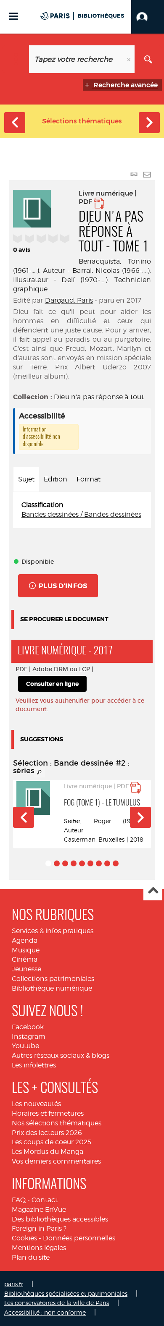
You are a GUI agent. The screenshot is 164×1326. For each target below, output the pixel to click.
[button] (147, 17)
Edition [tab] (55, 479)
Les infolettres (34, 1065)
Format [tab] (89, 479)
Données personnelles (79, 1238)
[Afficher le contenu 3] (65, 863)
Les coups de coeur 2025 (51, 1142)
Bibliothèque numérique (52, 988)
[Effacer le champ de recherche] (129, 59)
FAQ (19, 1200)
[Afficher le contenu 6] (90, 863)
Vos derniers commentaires (56, 1161)
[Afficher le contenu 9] (116, 863)
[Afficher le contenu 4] (74, 863)
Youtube (25, 1046)
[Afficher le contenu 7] (99, 863)
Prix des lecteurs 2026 (47, 1133)
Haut (152, 891)
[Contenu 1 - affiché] (48, 863)
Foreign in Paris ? (39, 1228)
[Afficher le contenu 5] (82, 863)
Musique (26, 950)
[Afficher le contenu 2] (57, 863)
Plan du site (31, 1257)
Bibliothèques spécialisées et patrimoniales (65, 1293)
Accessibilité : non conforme (45, 1312)
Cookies (24, 1238)
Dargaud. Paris (69, 300)
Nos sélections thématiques (56, 1123)
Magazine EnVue (39, 1210)
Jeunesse (26, 969)
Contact (45, 1200)
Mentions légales (39, 1248)
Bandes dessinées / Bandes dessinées (81, 514)
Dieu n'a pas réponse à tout (99, 397)
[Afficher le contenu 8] (107, 863)
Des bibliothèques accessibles (60, 1219)
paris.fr (13, 1283)
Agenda (24, 940)
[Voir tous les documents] (39, 772)
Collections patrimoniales (53, 979)
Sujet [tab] (26, 479)
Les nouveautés (36, 1104)
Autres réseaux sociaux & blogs (60, 1055)
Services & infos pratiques (52, 931)
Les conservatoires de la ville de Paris (56, 1302)
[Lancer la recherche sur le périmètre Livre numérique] (148, 59)
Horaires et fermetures (48, 1113)
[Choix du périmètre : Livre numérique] (15, 59)
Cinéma (24, 959)
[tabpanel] (82, 510)
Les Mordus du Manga (47, 1152)
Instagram (28, 1037)
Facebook (28, 1027)
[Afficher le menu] (13, 16)
